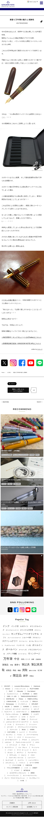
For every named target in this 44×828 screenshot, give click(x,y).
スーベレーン (23, 641)
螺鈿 (19, 670)
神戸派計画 (27, 770)
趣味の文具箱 (32, 670)
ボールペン (11, 508)
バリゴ (19, 737)
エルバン (23, 755)
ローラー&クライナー (11, 740)
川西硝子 (34, 768)
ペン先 (28, 645)
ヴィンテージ (34, 653)
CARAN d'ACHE (11, 701)
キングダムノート (34, 778)
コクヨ (23, 717)
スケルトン (37, 637)
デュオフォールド (10, 645)
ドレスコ (35, 722)
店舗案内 (12, 803)
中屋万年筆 (29, 765)
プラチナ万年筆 (16, 765)
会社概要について (32, 807)
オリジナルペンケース (12, 630)
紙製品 (8, 670)
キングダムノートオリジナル (21, 454)
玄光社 (23, 719)
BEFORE (6, 402)
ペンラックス (24, 701)
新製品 (5, 665)
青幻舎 (24, 729)
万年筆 (32, 454)
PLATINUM (26, 694)
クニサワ (36, 714)
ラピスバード (8, 711)
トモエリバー (13, 717)
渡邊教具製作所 (35, 711)
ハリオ (26, 768)
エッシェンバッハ (30, 737)
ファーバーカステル (32, 734)
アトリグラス (33, 732)
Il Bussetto (20, 691)
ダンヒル (10, 752)
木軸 (11, 665)
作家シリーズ (25, 659)
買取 (25, 669)
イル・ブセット (22, 747)
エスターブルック (21, 711)
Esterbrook (37, 686)
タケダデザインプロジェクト (18, 773)
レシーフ (22, 732)
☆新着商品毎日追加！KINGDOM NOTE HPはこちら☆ (21, 343)
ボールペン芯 (23, 649)
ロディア (36, 709)
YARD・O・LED (11, 696)
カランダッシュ (10, 762)
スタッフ (39, 349)
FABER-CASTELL (33, 699)
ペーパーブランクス (13, 775)
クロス (33, 755)
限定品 (30, 508)
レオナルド (8, 742)
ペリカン (19, 734)
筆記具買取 (17, 483)
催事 (32, 659)
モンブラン (9, 734)
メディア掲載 (12, 654)
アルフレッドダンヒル (12, 714)
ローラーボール (22, 653)
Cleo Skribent (31, 691)
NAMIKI (32, 729)
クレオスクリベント (12, 694)
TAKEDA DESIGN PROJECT (29, 696)
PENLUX (35, 701)
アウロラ (24, 740)
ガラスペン (37, 630)
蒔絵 (14, 670)
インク (6, 626)
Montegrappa (10, 704)
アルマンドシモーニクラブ (23, 742)
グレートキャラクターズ (14, 637)
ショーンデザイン (33, 760)
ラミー (11, 737)
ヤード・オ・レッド (23, 750)
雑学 (25, 675)
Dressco (7, 689)
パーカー (10, 750)
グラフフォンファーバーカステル (27, 727)
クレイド (32, 717)
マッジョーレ (35, 747)
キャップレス (6, 634)
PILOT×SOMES (34, 689)
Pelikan (21, 699)
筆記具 (10, 483)
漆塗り (17, 665)
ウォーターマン (32, 752)
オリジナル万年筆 (7, 454)
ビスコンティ (35, 740)
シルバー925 (26, 637)
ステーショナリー (10, 641)
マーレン (32, 745)
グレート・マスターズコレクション (14, 778)
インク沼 (14, 626)
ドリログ (16, 770)
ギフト (4, 508)
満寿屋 (32, 773)
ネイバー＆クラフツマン (30, 775)
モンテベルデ (9, 760)
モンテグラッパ (9, 747)
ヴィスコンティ (20, 724)
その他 (22, 780)
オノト (35, 750)
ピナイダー (10, 727)
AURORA (26, 706)
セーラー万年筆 (34, 762)
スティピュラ (13, 745)
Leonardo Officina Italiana (21, 686)
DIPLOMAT (35, 704)
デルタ (23, 745)
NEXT (39, 402)
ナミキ (9, 724)
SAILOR (7, 706)
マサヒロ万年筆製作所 (13, 768)
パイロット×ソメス (20, 689)
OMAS (35, 694)
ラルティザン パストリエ (16, 757)
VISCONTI (7, 686)
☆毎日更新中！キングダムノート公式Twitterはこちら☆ (21, 337)
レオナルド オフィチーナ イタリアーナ (17, 722)
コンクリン (21, 760)
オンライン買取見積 (12, 807)
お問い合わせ (32, 803)
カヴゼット (36, 706)
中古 (38, 454)
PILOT (11, 691)
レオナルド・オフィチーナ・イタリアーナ (17, 709)
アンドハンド (33, 719)
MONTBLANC (10, 699)
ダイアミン (20, 752)
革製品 (31, 676)
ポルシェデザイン (12, 719)
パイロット (22, 762)
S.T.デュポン (13, 755)
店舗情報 (38, 659)
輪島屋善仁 (26, 714)
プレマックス (13, 729)
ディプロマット (22, 704)
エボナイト (24, 626)
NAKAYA (16, 706)
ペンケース (20, 645)
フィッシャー (33, 724)
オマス (37, 742)
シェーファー (31, 757)
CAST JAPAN (11, 732)
